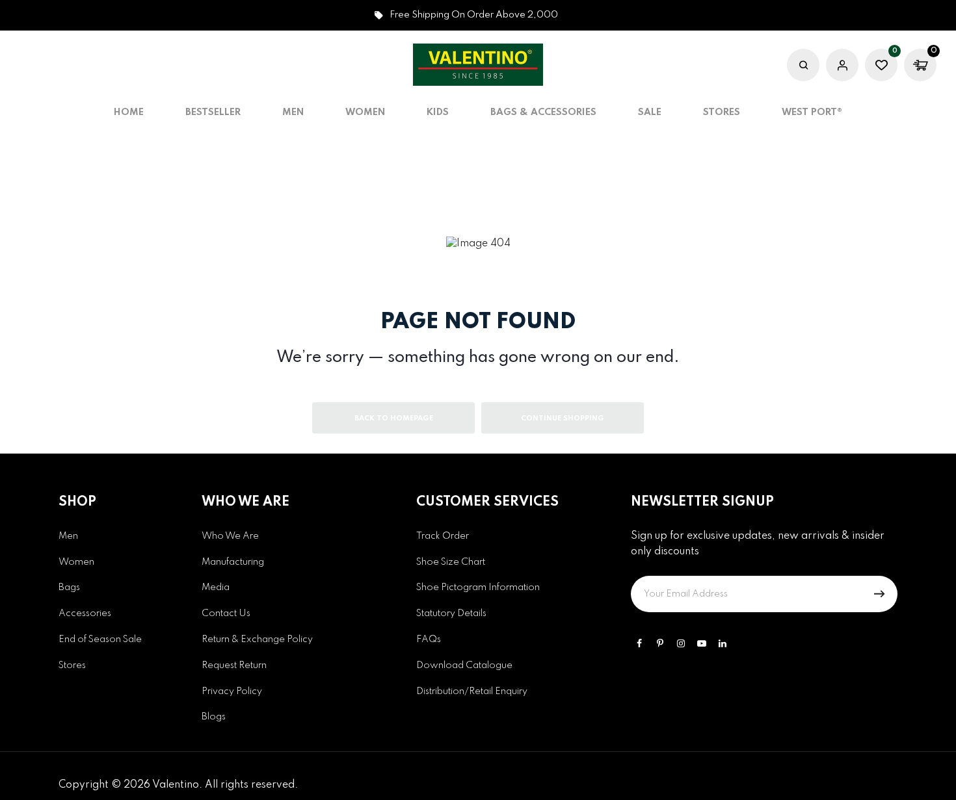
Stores (721, 112)
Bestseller (213, 112)
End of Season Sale (100, 639)
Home (129, 112)
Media (216, 587)
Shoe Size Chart (450, 562)
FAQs (428, 639)
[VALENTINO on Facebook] (639, 643)
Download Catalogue (464, 665)
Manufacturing (233, 562)
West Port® (812, 112)
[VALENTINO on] (722, 643)
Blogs (214, 716)
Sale (649, 112)
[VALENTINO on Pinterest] (660, 643)
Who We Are (230, 536)
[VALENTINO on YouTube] (701, 643)
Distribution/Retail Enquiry (471, 691)
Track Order (442, 536)
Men (68, 536)
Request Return (234, 665)
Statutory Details (451, 613)
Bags (69, 587)
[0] (881, 67)
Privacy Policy (232, 691)
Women (76, 562)
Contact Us (226, 613)
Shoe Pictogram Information (478, 587)
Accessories (85, 613)
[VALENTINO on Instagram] (680, 643)
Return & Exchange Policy (257, 639)
